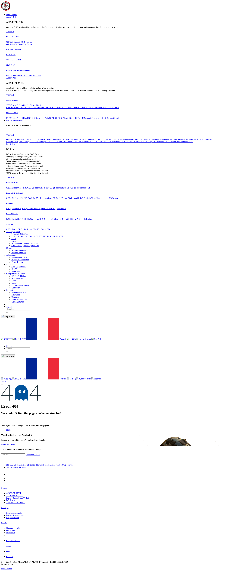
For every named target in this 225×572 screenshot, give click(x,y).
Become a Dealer (8, 444)
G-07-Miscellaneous (163, 139)
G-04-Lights (84, 139)
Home (8, 430)
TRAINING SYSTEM (15, 502)
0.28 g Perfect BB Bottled (60, 219)
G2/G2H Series (12, 42)
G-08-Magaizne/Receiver (182, 139)
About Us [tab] (4, 523)
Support (8, 546)
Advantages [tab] (4, 508)
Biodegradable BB (12, 182)
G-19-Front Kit (137, 142)
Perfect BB (9, 203)
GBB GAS (10, 55)
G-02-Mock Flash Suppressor (49, 139)
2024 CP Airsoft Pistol (110, 107)
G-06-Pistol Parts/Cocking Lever (141, 139)
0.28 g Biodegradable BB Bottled (76, 198)
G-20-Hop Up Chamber (153, 142)
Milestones (10, 533)
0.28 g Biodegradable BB (80, 188)
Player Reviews (12, 517)
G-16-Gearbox (99, 142)
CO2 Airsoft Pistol (12, 113)
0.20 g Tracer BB (13, 229)
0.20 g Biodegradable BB (16, 188)
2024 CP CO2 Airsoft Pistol (107, 118)
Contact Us (5, 381)
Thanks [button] (37, 455)
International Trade (14, 513)
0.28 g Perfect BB (43, 208)
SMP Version (6, 569)
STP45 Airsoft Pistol (14, 105)
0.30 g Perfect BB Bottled (81, 219)
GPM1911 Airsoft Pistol (33, 107)
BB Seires (10, 500)
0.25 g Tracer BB (28, 229)
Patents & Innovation (15, 515)
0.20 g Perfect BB (13, 208)
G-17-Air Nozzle (112, 142)
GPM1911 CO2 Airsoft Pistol (61, 118)
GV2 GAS (10, 65)
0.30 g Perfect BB (58, 208)
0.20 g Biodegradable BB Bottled (20, 198)
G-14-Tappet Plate (69, 142)
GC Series (19, 44)
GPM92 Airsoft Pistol (75, 107)
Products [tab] (4, 488)
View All (10, 32)
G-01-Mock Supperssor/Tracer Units (21, 139)
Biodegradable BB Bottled (14, 193)
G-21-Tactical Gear (171, 142)
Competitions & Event (13, 541)
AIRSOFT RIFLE (13, 493)
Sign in (9, 306)
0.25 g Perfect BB (29, 208)
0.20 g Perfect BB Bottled (17, 219)
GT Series (10, 44)
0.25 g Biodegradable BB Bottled (48, 198)
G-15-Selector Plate (85, 142)
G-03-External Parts (70, 139)
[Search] (7, 312)
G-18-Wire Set (125, 142)
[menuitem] (11, 15)
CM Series (27, 44)
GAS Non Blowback (15, 75)
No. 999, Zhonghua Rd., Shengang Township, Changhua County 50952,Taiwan (39, 465)
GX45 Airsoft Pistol (92, 107)
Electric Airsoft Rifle (12, 37)
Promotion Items (186, 142)
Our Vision (10, 530)
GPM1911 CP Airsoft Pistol (55, 107)
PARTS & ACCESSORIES (17, 498)
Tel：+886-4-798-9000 (16, 467)
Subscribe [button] (30, 455)
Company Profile (13, 528)
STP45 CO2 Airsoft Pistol (17, 118)
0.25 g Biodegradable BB (59, 188)
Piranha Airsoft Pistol (32, 105)
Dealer (8, 551)
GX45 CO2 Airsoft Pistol (38, 118)
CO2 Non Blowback (32, 75)
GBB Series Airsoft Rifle (13, 49)
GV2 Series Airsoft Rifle (13, 60)
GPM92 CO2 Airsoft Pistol (85, 118)
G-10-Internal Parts (201, 139)
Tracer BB (9, 224)
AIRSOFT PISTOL (14, 495)
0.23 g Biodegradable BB (37, 188)
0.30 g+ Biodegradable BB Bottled (104, 198)
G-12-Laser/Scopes (39, 142)
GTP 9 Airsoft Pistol (14, 107)
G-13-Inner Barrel (54, 142)
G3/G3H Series (25, 42)
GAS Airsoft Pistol (12, 100)
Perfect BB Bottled (12, 214)
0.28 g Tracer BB (42, 229)
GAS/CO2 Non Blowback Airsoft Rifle (18, 70)
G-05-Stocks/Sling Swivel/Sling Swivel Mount (108, 139)
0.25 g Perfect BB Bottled (38, 219)
